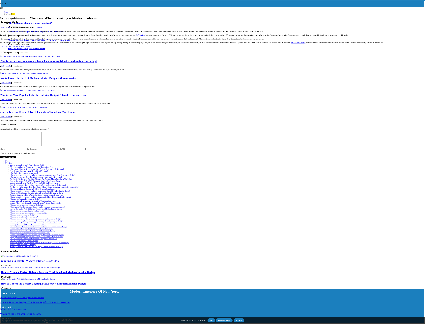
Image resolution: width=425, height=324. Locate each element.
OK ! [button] (211, 320)
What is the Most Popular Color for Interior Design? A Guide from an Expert (36, 193)
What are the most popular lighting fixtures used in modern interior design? (36, 177)
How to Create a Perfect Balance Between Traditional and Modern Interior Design (38, 227)
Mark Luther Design (298, 43)
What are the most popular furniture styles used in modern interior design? (35, 219)
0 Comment (38, 28)
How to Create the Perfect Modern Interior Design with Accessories (33, 239)
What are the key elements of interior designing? (26, 205)
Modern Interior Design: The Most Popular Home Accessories (31, 229)
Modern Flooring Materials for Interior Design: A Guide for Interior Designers (37, 235)
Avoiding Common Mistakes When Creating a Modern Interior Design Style (36, 195)
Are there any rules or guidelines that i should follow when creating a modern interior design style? (44, 187)
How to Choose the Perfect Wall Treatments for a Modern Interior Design (35, 181)
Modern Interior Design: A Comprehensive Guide (27, 165)
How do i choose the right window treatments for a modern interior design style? (38, 185)
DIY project (140, 35)
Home (6, 12)
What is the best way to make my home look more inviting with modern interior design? (40, 197)
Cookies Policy (201, 320)
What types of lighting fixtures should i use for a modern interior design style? (37, 169)
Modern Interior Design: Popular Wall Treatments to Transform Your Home (36, 223)
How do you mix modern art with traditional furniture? (29, 171)
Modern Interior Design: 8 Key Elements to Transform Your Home (33, 201)
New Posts (9, 163)
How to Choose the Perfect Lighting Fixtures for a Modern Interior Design (36, 209)
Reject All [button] (239, 320)
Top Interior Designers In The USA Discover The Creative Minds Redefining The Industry (41, 179)
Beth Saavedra (6, 28)
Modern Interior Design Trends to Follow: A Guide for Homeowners (34, 183)
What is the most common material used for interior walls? (30, 233)
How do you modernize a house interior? (24, 241)
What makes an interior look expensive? (24, 217)
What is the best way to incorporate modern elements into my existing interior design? (39, 243)
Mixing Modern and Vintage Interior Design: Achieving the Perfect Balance (36, 237)
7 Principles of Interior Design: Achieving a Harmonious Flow (31, 167)
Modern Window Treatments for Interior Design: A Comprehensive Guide (35, 203)
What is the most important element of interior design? (28, 213)
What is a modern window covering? (23, 245)
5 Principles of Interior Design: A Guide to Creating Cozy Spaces (32, 189)
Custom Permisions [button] (224, 320)
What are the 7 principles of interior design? (25, 199)
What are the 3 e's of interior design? (22, 215)
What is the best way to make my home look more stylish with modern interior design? (40, 191)
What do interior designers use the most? (24, 173)
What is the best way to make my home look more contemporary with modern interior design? (42, 175)
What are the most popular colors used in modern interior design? (32, 231)
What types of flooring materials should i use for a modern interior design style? (37, 207)
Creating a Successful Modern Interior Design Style (28, 225)
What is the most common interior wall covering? (27, 211)
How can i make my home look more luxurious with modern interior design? (36, 221)
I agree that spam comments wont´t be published (18, 153)
